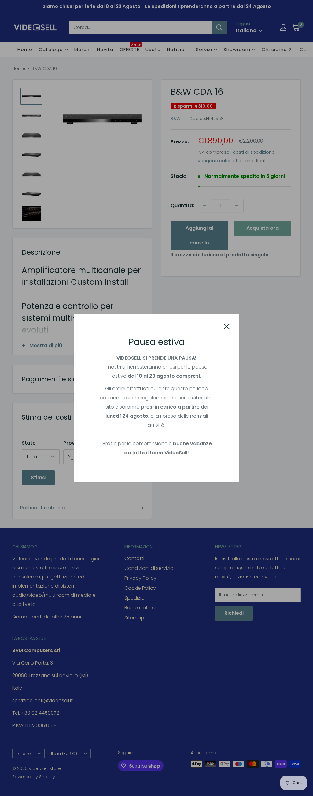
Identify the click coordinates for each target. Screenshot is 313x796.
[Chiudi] (227, 326)
